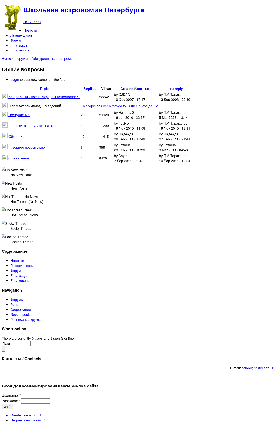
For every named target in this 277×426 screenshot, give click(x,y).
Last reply (175, 88)
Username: (11, 395)
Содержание (20, 309)
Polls (14, 304)
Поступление (19, 114)
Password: (11, 400)
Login (14, 79)
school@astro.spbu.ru (258, 367)
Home (6, 58)
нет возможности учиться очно (32, 125)
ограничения (18, 158)
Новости (17, 260)
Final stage (18, 275)
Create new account (25, 415)
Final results (19, 280)
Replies (89, 88)
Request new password (28, 420)
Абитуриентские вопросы (52, 58)
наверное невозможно (26, 147)
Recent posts (20, 314)
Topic (44, 88)
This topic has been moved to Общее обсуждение (119, 105)
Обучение (16, 136)
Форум (15, 270)
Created (127, 88)
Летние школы (22, 265)
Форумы (21, 58)
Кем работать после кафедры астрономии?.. (44, 96)
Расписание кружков (26, 319)
